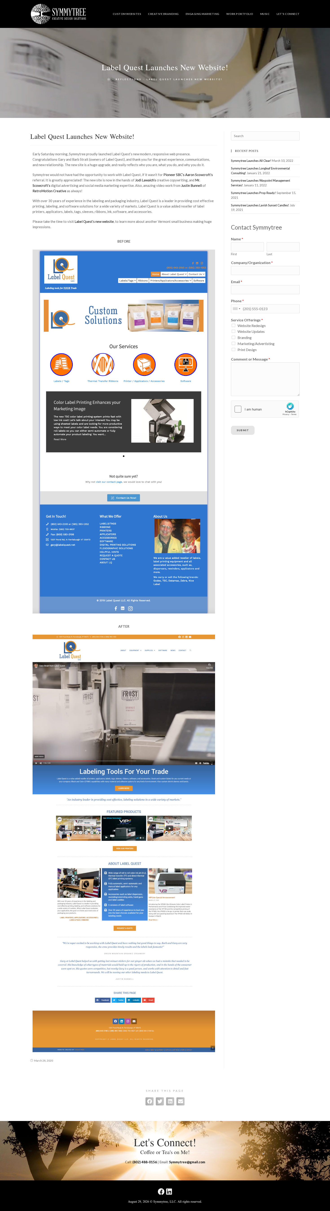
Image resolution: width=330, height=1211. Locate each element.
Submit (243, 430)
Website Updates (251, 331)
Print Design (247, 349)
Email (236, 282)
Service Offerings (247, 320)
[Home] (109, 79)
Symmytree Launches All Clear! (251, 160)
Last (269, 254)
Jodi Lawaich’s (145, 180)
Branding (245, 337)
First (234, 254)
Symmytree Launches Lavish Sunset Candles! (260, 205)
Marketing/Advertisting (256, 343)
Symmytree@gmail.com (187, 1162)
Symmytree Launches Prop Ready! (253, 193)
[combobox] (236, 308)
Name (237, 239)
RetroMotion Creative (49, 191)
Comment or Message (250, 359)
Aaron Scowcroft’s (199, 175)
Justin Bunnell (191, 185)
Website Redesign (252, 325)
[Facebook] (161, 1191)
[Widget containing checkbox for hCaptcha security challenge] (265, 409)
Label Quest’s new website (94, 221)
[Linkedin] (169, 1191)
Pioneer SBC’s (174, 175)
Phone (237, 301)
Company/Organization (252, 262)
